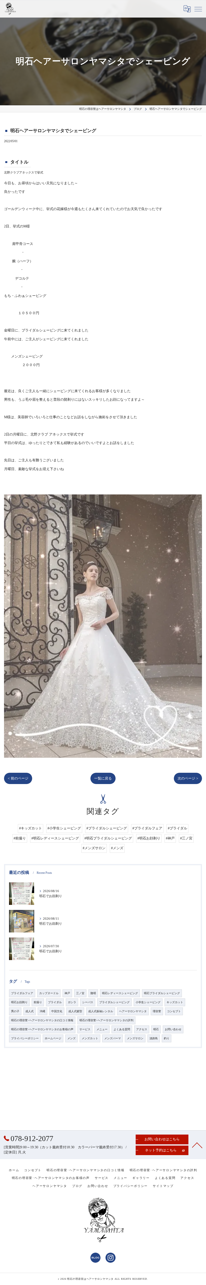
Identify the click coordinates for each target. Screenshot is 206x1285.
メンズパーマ (112, 1038)
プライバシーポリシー (25, 1038)
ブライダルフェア (22, 993)
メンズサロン (135, 1038)
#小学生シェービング (64, 828)
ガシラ (72, 1002)
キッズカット (175, 1002)
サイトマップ (163, 1186)
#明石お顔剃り (148, 838)
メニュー (102, 1029)
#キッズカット (30, 828)
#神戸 (170, 838)
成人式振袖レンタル (100, 1011)
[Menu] (198, 8)
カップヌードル (49, 993)
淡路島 (153, 1038)
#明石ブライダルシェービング (108, 838)
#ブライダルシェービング (106, 828)
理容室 (157, 1011)
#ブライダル (177, 828)
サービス (84, 1029)
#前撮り (20, 838)
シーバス (87, 1002)
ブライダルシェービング (114, 1002)
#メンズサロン (94, 848)
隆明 (93, 993)
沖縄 (42, 1011)
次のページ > (188, 778)
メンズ (71, 1038)
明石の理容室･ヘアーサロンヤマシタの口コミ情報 (42, 1020)
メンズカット (90, 1038)
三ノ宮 (80, 993)
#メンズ (117, 848)
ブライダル (55, 1002)
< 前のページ (18, 778)
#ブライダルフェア (147, 828)
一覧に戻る (103, 778)
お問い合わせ (173, 1029)
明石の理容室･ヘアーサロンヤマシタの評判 (106, 1020)
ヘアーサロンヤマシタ (133, 1011)
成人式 (29, 1011)
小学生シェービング (148, 1002)
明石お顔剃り (19, 1002)
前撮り (38, 1002)
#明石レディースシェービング (55, 838)
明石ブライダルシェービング (162, 993)
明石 (156, 1029)
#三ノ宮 (186, 838)
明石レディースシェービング (120, 993)
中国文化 (56, 1011)
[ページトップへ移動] (197, 1145)
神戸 (67, 993)
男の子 (15, 1011)
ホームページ (53, 1038)
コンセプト (174, 1011)
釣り (166, 1038)
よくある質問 (122, 1029)
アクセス (141, 1029)
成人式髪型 (75, 1011)
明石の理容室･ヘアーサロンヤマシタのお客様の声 (42, 1029)
